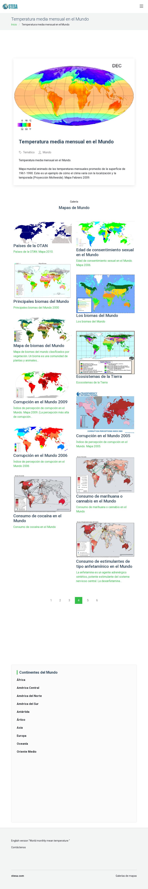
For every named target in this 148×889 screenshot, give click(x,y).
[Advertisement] (79, 42)
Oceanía (22, 743)
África (21, 680)
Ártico (21, 719)
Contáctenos (18, 847)
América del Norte (29, 696)
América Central (28, 688)
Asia (20, 727)
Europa (21, 735)
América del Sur (28, 704)
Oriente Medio (26, 751)
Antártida (23, 712)
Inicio (14, 24)
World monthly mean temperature (49, 840)
